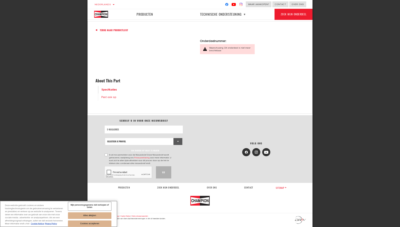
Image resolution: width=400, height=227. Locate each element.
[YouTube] (234, 5)
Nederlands (103, 4)
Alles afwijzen (89, 215)
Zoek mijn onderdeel (294, 14)
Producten (145, 14)
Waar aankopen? (258, 4)
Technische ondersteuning (221, 14)
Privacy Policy (51, 223)
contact (248, 187)
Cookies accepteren (89, 223)
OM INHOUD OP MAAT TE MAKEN (145, 150)
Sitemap (280, 187)
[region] (58, 214)
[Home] (103, 14)
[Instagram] (241, 5)
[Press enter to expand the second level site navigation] (244, 14)
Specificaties (109, 89)
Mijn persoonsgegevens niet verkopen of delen (90, 206)
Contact (280, 4)
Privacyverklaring (142, 157)
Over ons (298, 4)
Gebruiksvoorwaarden (140, 216)
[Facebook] (226, 5)
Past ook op (108, 97)
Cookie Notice (125, 216)
